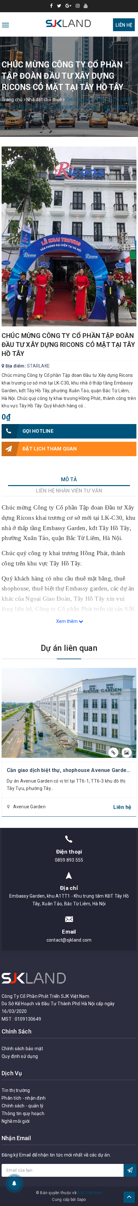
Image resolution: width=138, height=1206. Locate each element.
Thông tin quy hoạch (23, 1113)
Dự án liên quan (69, 648)
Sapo (81, 1199)
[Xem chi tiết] (113, 753)
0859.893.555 (69, 860)
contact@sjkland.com (69, 940)
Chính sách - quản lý (22, 1105)
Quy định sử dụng (20, 1056)
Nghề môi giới (16, 1121)
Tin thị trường (16, 1090)
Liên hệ (124, 25)
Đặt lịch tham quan (49, 449)
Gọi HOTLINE (38, 431)
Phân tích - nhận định (24, 1098)
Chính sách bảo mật (22, 1048)
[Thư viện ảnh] (127, 753)
